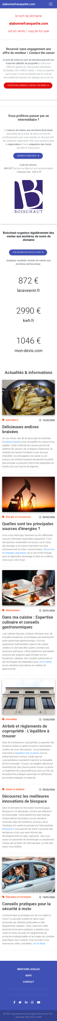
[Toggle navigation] (51, 4)
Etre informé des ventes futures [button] (27, 252)
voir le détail (45, 661)
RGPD (28, 975)
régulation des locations (27, 753)
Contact (28, 981)
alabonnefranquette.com (28, 23)
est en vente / (28, 31)
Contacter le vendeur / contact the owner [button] (27, 85)
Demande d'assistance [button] (27, 156)
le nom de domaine (28, 16)
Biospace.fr (8, 829)
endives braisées (12, 441)
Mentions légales (28, 969)
